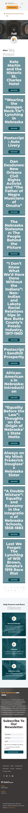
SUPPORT (3, 791)
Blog (12, 766)
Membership (18, 766)
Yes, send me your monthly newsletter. (12, 747)
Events (12, 768)
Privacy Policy (7, 771)
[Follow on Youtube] (12, 776)
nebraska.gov (11, 807)
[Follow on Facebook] (4, 776)
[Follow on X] (10, 776)
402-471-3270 (4, 787)
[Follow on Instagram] (7, 776)
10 (15, 590)
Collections (6, 766)
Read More (14, 90)
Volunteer (19, 768)
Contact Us (3, 793)
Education (6, 768)
